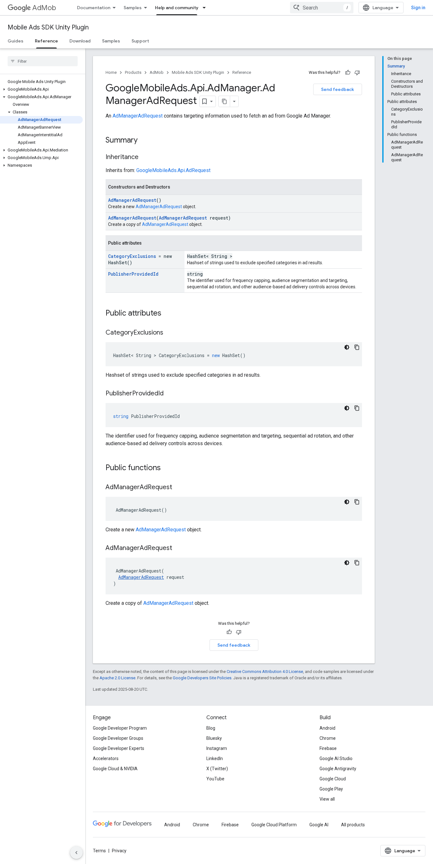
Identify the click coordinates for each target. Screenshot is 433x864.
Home (111, 72)
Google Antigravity (338, 768)
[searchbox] (43, 61)
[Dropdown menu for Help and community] (206, 7)
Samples (133, 7)
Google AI (318, 824)
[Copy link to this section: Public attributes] (167, 313)
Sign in (418, 7)
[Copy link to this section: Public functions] (167, 468)
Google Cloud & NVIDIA (115, 768)
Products (133, 72)
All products (353, 824)
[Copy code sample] (357, 347)
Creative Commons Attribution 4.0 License (265, 671)
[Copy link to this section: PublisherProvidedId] (170, 394)
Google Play (331, 788)
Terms (99, 850)
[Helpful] (347, 72)
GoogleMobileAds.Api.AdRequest (173, 170)
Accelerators (106, 758)
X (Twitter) (217, 768)
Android (327, 728)
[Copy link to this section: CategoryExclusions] (169, 333)
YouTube (215, 778)
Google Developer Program (120, 728)
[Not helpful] (357, 72)
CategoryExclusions (132, 256)
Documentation (93, 7)
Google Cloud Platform (274, 824)
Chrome (328, 738)
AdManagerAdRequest (138, 116)
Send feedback (337, 89)
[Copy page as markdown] (224, 101)
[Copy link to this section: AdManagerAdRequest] (178, 487)
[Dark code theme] (347, 347)
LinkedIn (214, 758)
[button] (41, 89)
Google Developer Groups (118, 738)
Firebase (328, 748)
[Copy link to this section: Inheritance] (145, 157)
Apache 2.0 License (117, 677)
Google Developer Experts (118, 748)
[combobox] (321, 7)
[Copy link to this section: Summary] (144, 140)
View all (327, 799)
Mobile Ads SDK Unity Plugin (48, 27)
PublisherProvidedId (133, 274)
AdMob (44, 7)
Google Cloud (333, 778)
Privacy (119, 850)
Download (80, 41)
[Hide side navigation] (76, 852)
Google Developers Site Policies (202, 677)
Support (140, 41)
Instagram (216, 748)
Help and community (176, 7)
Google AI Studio (336, 758)
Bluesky (214, 738)
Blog (210, 728)
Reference (46, 41)
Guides (15, 41)
